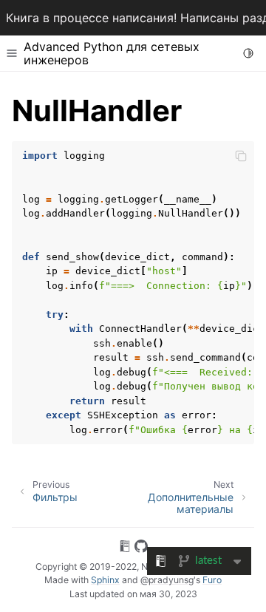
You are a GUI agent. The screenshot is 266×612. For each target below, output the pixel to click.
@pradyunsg (167, 579)
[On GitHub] (141, 548)
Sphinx (105, 579)
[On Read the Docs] (125, 548)
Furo (212, 579)
